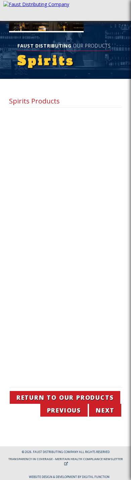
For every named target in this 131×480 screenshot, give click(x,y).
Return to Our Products (65, 397)
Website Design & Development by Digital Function (69, 477)
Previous (64, 410)
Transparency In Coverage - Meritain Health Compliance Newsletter (65, 459)
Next (105, 410)
